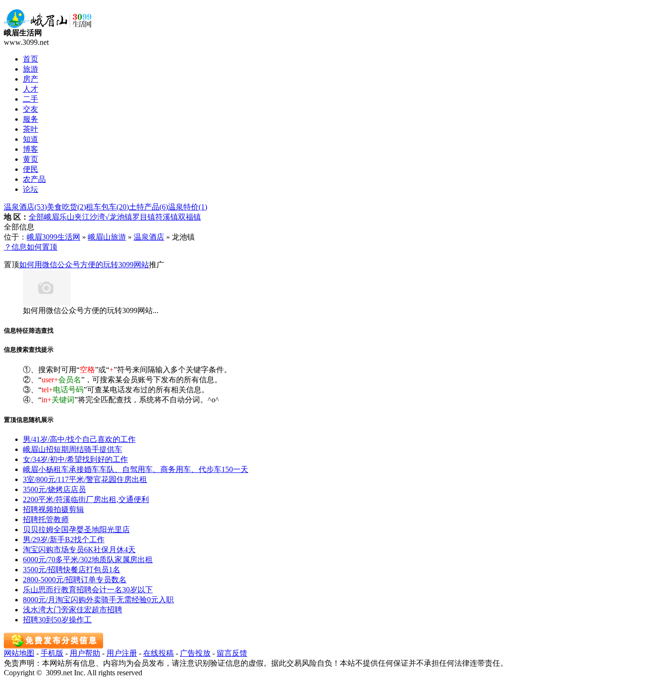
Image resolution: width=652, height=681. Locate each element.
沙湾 (97, 217)
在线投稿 (158, 653)
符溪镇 (166, 217)
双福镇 (189, 217)
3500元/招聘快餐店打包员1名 (71, 570)
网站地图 (19, 653)
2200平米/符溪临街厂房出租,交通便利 (86, 499)
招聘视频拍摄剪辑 (53, 509)
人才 (30, 89)
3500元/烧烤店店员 (54, 489)
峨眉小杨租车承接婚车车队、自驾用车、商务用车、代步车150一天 (135, 469)
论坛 (30, 189)
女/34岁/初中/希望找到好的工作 (75, 459)
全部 (36, 217)
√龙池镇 (118, 217)
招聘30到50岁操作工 (57, 620)
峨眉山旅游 (107, 237)
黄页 (30, 159)
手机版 (52, 653)
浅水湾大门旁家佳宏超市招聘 (72, 610)
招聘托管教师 (46, 519)
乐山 (66, 217)
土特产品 (148, 207)
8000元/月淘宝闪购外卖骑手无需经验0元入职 (98, 600)
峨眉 (51, 217)
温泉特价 (187, 207)
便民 (30, 169)
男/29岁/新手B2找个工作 (64, 539)
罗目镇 (143, 217)
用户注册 (121, 653)
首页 (30, 59)
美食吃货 (66, 207)
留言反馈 (232, 653)
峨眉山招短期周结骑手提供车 (72, 449)
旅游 (30, 69)
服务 (30, 119)
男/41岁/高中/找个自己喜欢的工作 (79, 439)
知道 (30, 139)
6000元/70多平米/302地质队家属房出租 (88, 559)
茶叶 (30, 129)
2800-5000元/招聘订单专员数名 (74, 580)
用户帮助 (85, 653)
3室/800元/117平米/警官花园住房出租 (85, 479)
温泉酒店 (25, 207)
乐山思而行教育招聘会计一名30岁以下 (88, 590)
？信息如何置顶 (30, 247)
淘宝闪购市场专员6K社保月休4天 (79, 549)
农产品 (34, 179)
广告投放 (195, 653)
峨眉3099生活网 (53, 237)
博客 (30, 149)
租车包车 (107, 207)
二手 (30, 99)
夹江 (82, 217)
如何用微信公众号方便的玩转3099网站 (84, 265)
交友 (30, 109)
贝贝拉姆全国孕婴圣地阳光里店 (76, 529)
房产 (30, 79)
